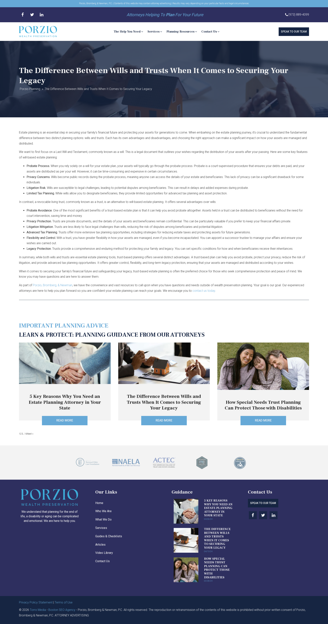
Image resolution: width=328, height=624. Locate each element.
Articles (100, 544)
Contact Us (102, 561)
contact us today (203, 291)
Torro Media (38, 610)
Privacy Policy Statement (36, 602)
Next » (30, 433)
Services (101, 528)
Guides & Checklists (108, 536)
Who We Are (103, 511)
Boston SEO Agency (61, 610)
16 (25, 433)
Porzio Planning (30, 89)
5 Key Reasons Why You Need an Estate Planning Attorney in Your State (218, 508)
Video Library (104, 553)
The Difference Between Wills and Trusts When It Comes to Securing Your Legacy (217, 538)
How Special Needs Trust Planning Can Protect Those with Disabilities (217, 568)
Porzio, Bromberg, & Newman (52, 285)
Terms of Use (64, 602)
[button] (129, 31)
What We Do (103, 519)
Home (99, 503)
